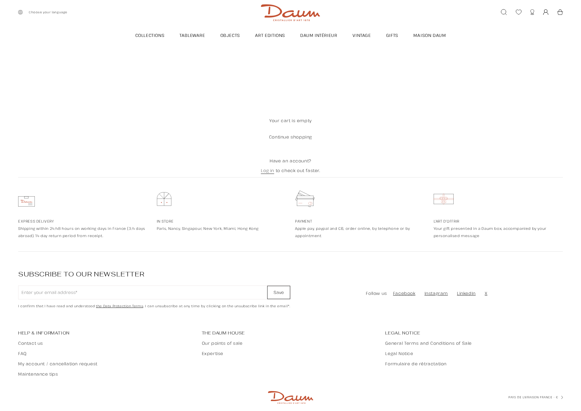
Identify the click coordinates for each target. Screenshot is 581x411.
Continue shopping (290, 137)
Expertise (212, 353)
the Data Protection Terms (119, 306)
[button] (560, 12)
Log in (267, 170)
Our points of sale (222, 343)
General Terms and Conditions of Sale (428, 343)
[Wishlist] (518, 12)
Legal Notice (399, 353)
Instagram (436, 293)
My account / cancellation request (57, 364)
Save (279, 292)
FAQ (22, 353)
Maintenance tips (38, 374)
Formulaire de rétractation (416, 364)
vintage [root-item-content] (362, 35)
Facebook (404, 293)
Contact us (30, 343)
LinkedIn (466, 293)
